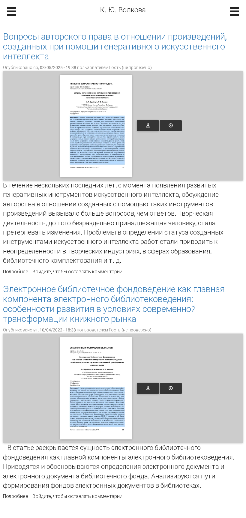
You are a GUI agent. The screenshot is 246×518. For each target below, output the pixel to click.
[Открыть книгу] (96, 126)
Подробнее (15, 271)
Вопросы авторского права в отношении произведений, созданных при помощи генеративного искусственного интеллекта (115, 46)
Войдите (41, 271)
